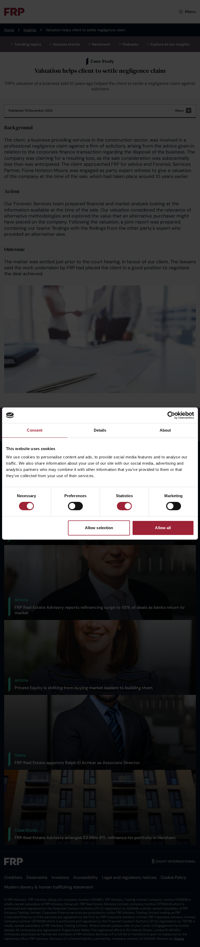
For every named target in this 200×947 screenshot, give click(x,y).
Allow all (163, 528)
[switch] (75, 506)
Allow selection (99, 528)
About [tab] (165, 430)
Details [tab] (100, 430)
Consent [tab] (34, 430)
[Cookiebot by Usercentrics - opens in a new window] (171, 415)
